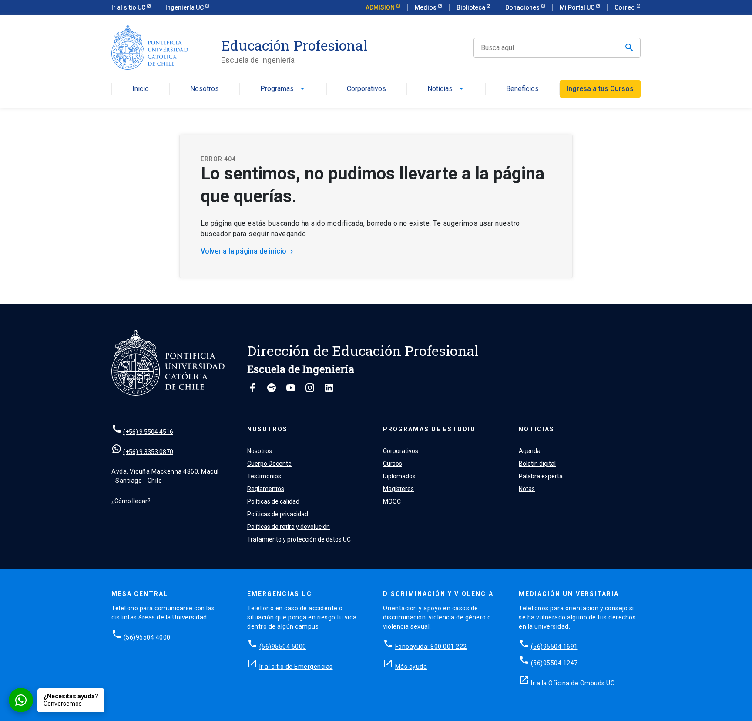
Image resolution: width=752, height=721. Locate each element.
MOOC (392, 501)
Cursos (392, 463)
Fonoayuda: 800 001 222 (431, 646)
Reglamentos (265, 488)
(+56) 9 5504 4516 (148, 431)
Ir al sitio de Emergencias (296, 666)
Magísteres (398, 488)
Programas (283, 89)
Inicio (140, 89)
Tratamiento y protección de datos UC (299, 539)
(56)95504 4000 (147, 637)
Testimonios (264, 476)
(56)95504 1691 (554, 646)
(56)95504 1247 (554, 663)
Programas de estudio (429, 429)
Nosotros (204, 89)
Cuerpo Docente (269, 463)
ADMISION (381, 7)
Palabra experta (541, 476)
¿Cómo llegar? (131, 501)
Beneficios (522, 89)
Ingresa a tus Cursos (600, 89)
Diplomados (399, 476)
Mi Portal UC (578, 7)
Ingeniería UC (185, 7)
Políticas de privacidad (277, 514)
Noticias (446, 89)
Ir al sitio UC (129, 7)
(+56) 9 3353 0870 (148, 451)
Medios (426, 7)
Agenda (529, 450)
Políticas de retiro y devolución (288, 526)
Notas (527, 488)
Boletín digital (537, 463)
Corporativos (366, 89)
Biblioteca (472, 7)
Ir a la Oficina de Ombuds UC (572, 683)
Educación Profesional (294, 45)
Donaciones (523, 7)
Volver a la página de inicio (248, 251)
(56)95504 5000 (282, 646)
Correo (625, 7)
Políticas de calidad (273, 501)
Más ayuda (411, 666)
